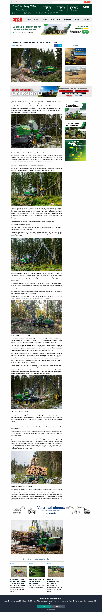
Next (60, 538)
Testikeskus (67, 19)
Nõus (43, 606)
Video (58, 19)
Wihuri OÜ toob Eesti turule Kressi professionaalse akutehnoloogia (36, 581)
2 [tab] (38, 555)
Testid (36, 19)
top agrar (44, 19)
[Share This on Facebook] (56, 45)
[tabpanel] (37, 537)
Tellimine (77, 19)
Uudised (29, 19)
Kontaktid (87, 19)
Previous (13, 538)
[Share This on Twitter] (60, 45)
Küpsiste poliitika (51, 609)
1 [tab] (36, 555)
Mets (52, 19)
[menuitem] (17, 19)
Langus (58, 606)
